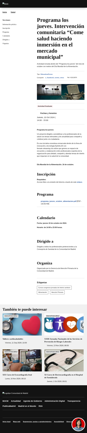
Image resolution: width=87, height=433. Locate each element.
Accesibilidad (59, 421)
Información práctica (9, 24)
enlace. (80, 182)
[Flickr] (50, 414)
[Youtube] (25, 414)
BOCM (5, 401)
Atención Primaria (57, 292)
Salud (13, 12)
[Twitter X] (18, 414)
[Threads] (63, 414)
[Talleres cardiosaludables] (22, 329)
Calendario (6, 36)
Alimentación (42, 292)
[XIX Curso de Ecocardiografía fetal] (22, 364)
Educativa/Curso (47, 74)
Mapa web (16, 421)
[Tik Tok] (44, 414)
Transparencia (73, 401)
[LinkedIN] (31, 414)
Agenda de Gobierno (32, 401)
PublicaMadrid (9, 406)
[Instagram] (12, 414)
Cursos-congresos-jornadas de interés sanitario (54, 287)
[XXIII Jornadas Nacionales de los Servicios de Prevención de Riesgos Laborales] (64, 330)
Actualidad (16, 401)
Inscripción (6, 28)
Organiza (6, 43)
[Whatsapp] (37, 414)
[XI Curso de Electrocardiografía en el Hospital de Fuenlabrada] (64, 366)
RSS (41, 406)
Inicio (5, 12)
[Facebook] (5, 414)
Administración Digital (55, 401)
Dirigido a (6, 40)
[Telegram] (56, 414)
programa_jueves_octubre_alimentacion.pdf (58, 201)
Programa (6, 32)
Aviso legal (7, 421)
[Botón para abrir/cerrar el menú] (81, 4)
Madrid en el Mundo (27, 406)
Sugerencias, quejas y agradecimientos (37, 421)
